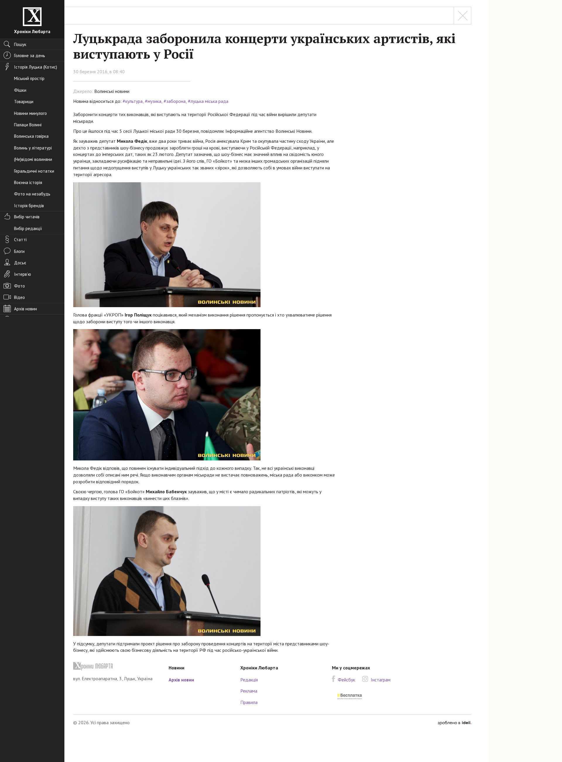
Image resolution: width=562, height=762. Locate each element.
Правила (249, 702)
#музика (153, 101)
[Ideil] (454, 722)
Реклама (248, 691)
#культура (133, 101)
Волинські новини (111, 91)
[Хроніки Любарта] (116, 666)
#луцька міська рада (208, 101)
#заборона (175, 101)
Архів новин (181, 680)
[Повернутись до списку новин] (462, 15)
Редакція (249, 680)
